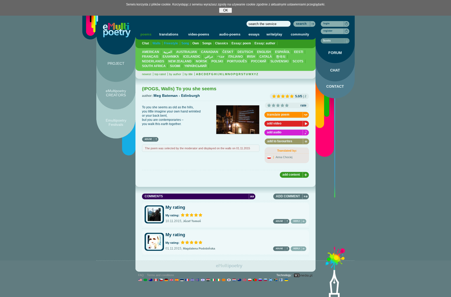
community (300, 34)
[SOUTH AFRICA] (276, 280)
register (328, 30)
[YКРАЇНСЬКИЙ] (286, 280)
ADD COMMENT (288, 196)
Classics (221, 43)
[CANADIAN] (156, 280)
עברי (220, 56)
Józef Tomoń (192, 221)
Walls (156, 43)
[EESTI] (182, 280)
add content (291, 174)
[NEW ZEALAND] (239, 280)
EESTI (298, 52)
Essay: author (264, 43)
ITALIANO (235, 56)
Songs (207, 43)
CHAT (335, 70)
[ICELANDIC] (197, 280)
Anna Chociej (284, 157)
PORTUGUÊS (237, 61)
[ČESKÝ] (161, 280)
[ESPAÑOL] (177, 280)
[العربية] (145, 280)
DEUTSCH (245, 52)
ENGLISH (264, 52)
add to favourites (279, 141)
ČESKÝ (227, 52)
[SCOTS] (270, 280)
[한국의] (229, 280)
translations (168, 34)
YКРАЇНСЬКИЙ (195, 66)
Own (195, 43)
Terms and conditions (160, 275)
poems (145, 34)
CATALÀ (265, 56)
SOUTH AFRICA (154, 66)
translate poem (278, 114)
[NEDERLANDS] (234, 280)
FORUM (335, 53)
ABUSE (148, 139)
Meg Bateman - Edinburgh (176, 95)
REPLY (296, 221)
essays (253, 34)
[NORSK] (244, 280)
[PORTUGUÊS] (255, 280)
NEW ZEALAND (180, 61)
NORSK (201, 61)
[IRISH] (218, 280)
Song (185, 43)
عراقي (209, 56)
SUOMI (175, 66)
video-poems (198, 34)
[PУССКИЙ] (260, 280)
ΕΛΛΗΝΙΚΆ (171, 56)
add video (274, 123)
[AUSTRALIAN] (150, 280)
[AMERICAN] (140, 280)
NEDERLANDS (153, 61)
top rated (160, 74)
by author (175, 74)
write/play (274, 34)
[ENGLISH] (171, 280)
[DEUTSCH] (166, 280)
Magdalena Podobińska (199, 248)
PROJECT (116, 63)
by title (189, 74)
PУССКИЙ (258, 61)
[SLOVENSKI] (265, 280)
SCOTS (298, 61)
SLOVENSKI (279, 61)
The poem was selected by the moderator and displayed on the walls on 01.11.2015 (197, 148)
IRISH (251, 56)
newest (146, 74)
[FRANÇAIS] (187, 280)
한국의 (281, 56)
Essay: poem (241, 43)
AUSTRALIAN (186, 52)
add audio (274, 132)
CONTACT (335, 86)
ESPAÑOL (282, 52)
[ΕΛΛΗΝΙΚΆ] (192, 280)
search (301, 24)
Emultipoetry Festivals (116, 122)
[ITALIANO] (213, 280)
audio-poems (229, 34)
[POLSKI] (250, 280)
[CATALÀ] (223, 280)
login (326, 23)
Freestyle (171, 43)
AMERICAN (150, 52)
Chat (145, 43)
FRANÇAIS (150, 56)
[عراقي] (208, 280)
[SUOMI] (281, 280)
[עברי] (203, 280)
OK (225, 10)
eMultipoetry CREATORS (116, 93)
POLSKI (217, 61)
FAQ (141, 275)
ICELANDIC (191, 56)
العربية (167, 52)
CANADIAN (209, 52)
